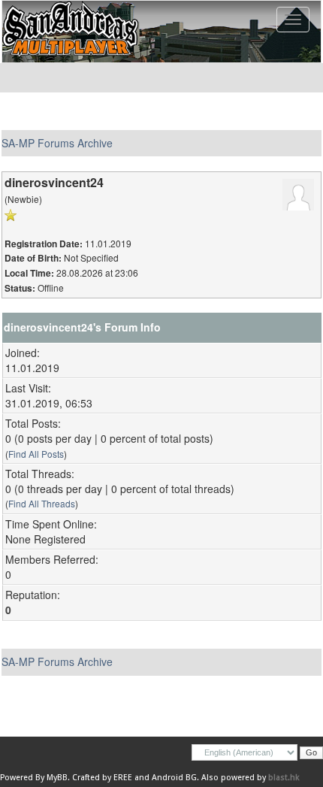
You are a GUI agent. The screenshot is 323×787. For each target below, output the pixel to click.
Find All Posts (36, 453)
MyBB (57, 777)
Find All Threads (41, 503)
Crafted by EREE (102, 777)
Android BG (174, 777)
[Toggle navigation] (292, 19)
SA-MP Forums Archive (57, 142)
